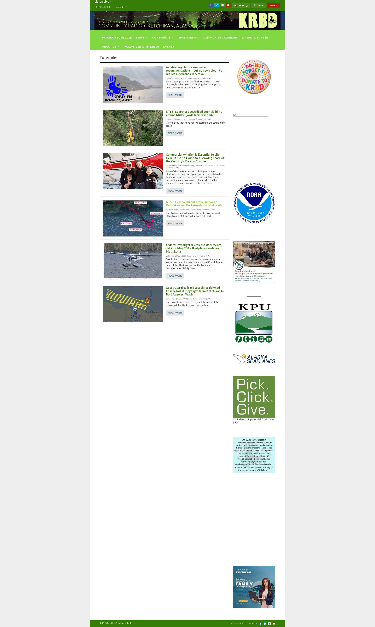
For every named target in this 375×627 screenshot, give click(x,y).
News (140, 37)
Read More (175, 94)
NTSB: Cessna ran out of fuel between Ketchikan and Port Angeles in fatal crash (194, 203)
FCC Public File (103, 7)
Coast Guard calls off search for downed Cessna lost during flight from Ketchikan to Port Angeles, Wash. (195, 291)
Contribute (161, 37)
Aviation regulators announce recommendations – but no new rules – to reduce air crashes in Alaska (194, 70)
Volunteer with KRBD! (141, 46)
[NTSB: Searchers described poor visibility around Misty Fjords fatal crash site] (133, 128)
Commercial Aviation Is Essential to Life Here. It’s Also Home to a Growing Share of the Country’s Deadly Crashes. (195, 158)
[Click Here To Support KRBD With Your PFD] (254, 397)
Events (168, 46)
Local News (192, 78)
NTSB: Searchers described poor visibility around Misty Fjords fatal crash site (194, 113)
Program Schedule (117, 37)
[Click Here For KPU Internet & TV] (254, 322)
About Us (109, 46)
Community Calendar (220, 37)
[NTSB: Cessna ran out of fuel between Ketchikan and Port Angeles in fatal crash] (133, 218)
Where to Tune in (255, 37)
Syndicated (202, 78)
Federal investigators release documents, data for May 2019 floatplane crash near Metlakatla (194, 248)
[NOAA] (254, 203)
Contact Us (120, 7)
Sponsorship (189, 37)
